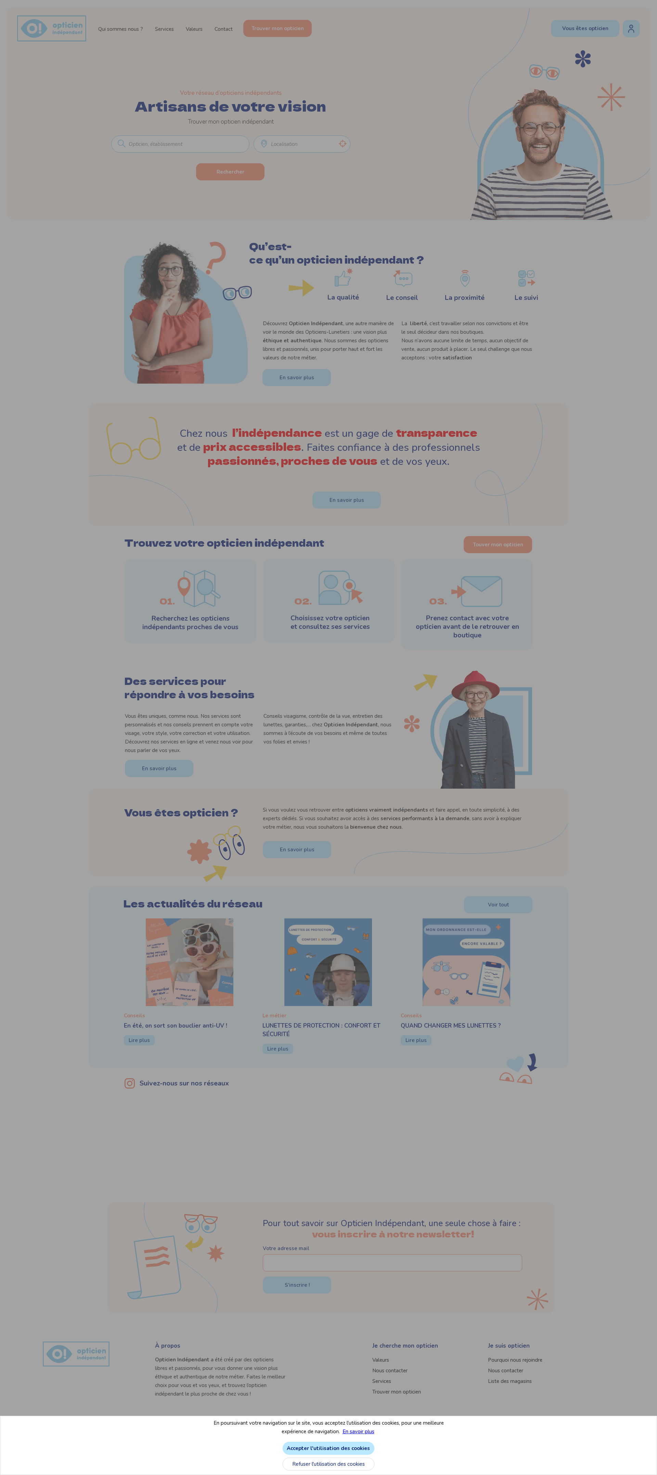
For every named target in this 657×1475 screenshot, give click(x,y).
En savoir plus (358, 1431)
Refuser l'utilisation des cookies (328, 1464)
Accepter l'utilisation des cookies (328, 1448)
